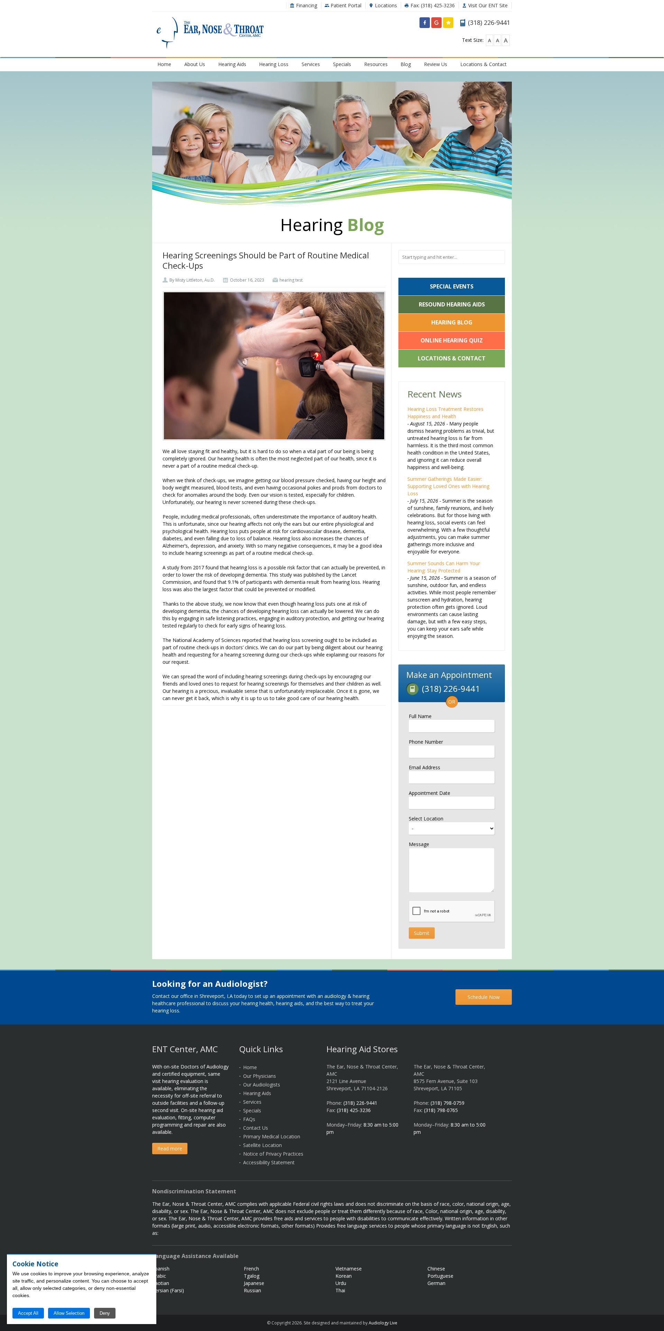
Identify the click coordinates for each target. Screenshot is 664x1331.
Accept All (28, 1313)
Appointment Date (429, 793)
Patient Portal (345, 5)
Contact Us (255, 1128)
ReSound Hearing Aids (452, 304)
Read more (169, 1148)
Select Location (426, 818)
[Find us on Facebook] (424, 24)
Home (164, 64)
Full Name (420, 716)
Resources (376, 64)
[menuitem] (164, 64)
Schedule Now (484, 997)
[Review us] (448, 24)
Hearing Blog (451, 322)
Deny (105, 1313)
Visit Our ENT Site (487, 5)
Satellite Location (262, 1145)
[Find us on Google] (436, 24)
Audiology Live (383, 1323)
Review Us (435, 64)
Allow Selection (69, 1313)
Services (311, 64)
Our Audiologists (261, 1084)
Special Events (451, 286)
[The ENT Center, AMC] (210, 33)
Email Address (424, 767)
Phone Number (426, 741)
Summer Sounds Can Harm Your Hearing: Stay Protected (443, 567)
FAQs (249, 1119)
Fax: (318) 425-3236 (432, 5)
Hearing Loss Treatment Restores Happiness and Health (445, 413)
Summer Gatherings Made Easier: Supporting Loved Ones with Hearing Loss (448, 486)
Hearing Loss (273, 64)
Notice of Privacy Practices (273, 1153)
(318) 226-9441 (360, 1103)
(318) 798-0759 (447, 1103)
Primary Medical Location (271, 1136)
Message (419, 844)
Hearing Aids (232, 64)
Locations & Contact (483, 64)
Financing (306, 5)
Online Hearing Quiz (452, 340)
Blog (405, 64)
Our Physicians (259, 1076)
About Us (194, 64)
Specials (342, 64)
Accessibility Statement (269, 1162)
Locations (385, 5)
